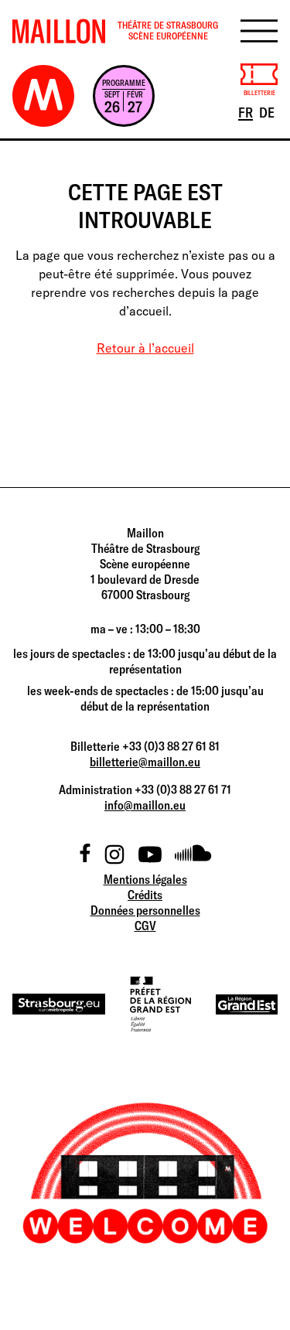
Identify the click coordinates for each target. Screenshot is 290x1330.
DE (268, 112)
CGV (145, 925)
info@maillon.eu (145, 805)
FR (246, 112)
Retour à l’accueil (145, 348)
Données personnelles (145, 910)
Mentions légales (145, 879)
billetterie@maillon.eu (145, 761)
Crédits (145, 894)
